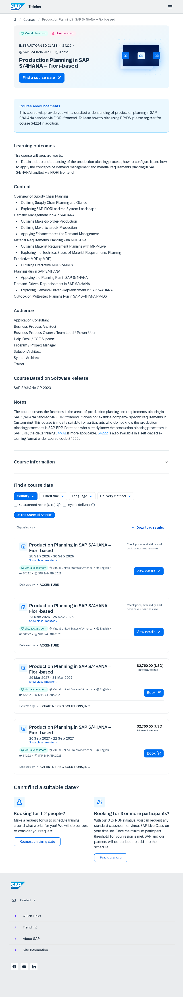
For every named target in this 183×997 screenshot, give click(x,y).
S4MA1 (61, 433)
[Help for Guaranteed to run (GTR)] (58, 505)
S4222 (103, 433)
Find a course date (39, 77)
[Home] (15, 19)
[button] (91, 462)
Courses (29, 19)
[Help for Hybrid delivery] (93, 505)
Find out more (111, 857)
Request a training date (37, 841)
